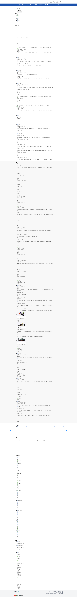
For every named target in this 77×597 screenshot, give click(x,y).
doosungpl (35, 177)
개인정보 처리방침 (54, 591)
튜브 (30, 4)
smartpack (34, 229)
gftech (34, 356)
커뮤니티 (51, 4)
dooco (30, 336)
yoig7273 (34, 224)
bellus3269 (34, 188)
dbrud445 (34, 376)
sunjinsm (34, 250)
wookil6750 (35, 182)
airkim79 (34, 245)
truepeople (34, 310)
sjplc (35, 288)
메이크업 (23, 4)
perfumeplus (35, 193)
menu (15, 5)
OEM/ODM (35, 4)
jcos (34, 256)
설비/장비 (46, 4)
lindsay (34, 241)
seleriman (34, 273)
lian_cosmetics (34, 268)
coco (34, 381)
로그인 (59, 4)
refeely (34, 396)
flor (34, 198)
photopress (34, 172)
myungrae (35, 386)
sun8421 (35, 320)
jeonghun (34, 420)
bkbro (34, 278)
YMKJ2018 (34, 409)
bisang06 (34, 167)
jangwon (35, 208)
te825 (34, 371)
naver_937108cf (22, 293)
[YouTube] (19, 595)
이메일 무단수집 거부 (60, 591)
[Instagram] (17, 595)
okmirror (34, 366)
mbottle (35, 262)
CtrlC (34, 404)
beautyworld (34, 391)
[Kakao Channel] (20, 595)
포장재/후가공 (41, 4)
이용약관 (50, 591)
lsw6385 (34, 415)
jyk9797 (35, 346)
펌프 (27, 4)
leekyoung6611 (27, 235)
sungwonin (34, 299)
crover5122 (34, 351)
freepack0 (22, 361)
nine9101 (35, 214)
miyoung (35, 304)
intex (29, 283)
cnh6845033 (34, 204)
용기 (19, 4)
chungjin (34, 219)
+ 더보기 (19, 455)
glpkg (34, 330)
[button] (66, 430)
